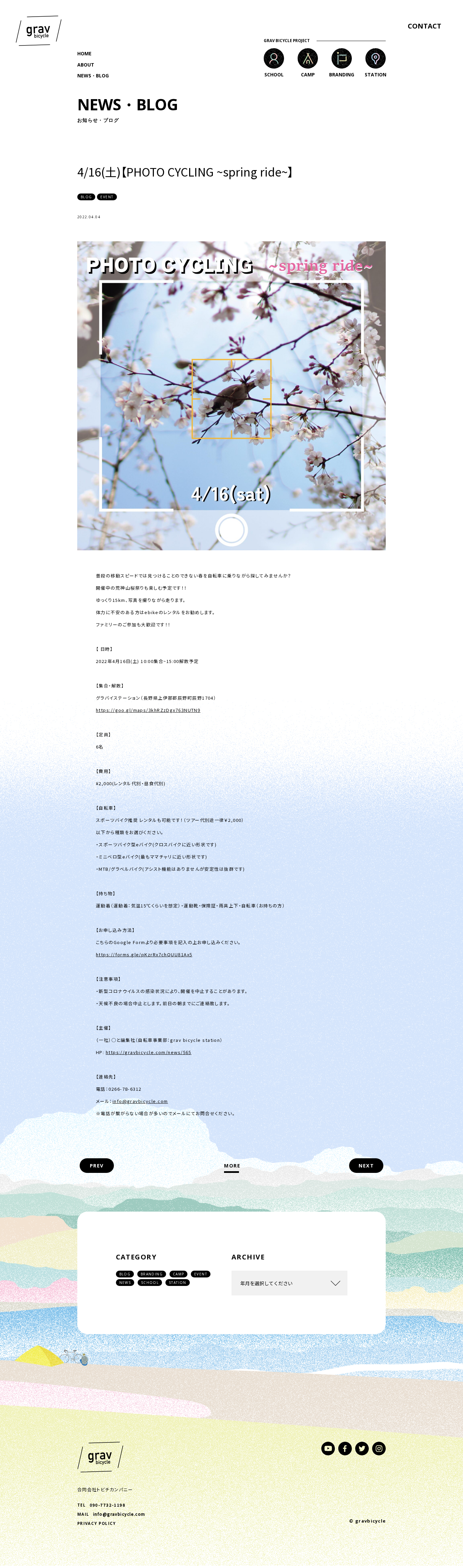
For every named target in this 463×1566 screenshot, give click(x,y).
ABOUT (85, 64)
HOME (84, 53)
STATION (177, 1282)
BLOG (125, 1274)
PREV (97, 1165)
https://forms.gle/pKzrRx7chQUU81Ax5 (144, 954)
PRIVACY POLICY (96, 1523)
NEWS (125, 1282)
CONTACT (424, 26)
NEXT (366, 1165)
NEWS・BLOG (93, 75)
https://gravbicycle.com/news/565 (149, 1052)
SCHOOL (150, 1282)
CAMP (178, 1274)
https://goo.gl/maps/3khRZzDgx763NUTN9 (148, 710)
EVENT (200, 1274)
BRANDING (152, 1274)
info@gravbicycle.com (140, 1101)
